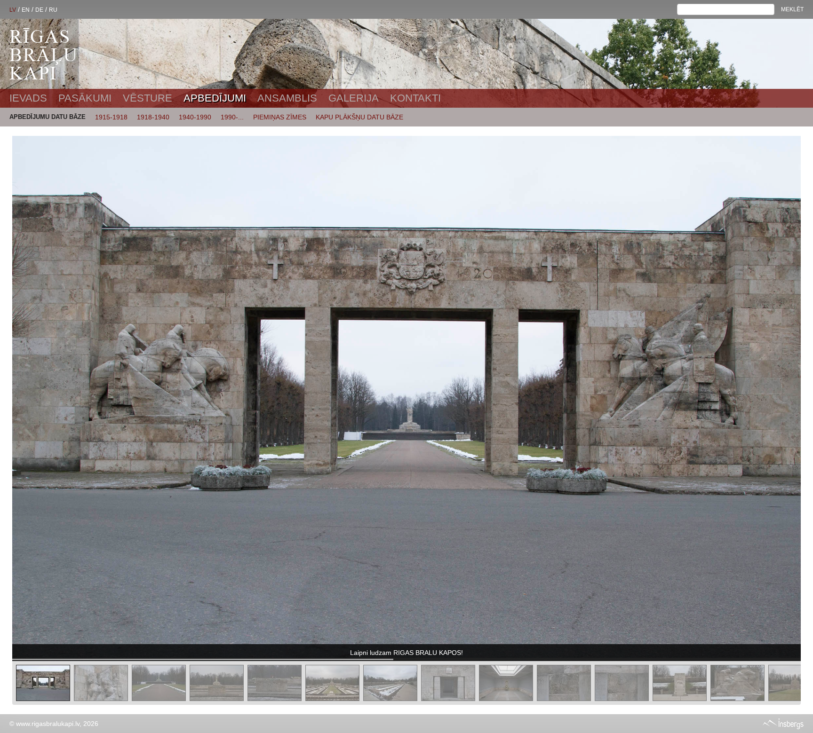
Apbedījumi (214, 98)
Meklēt (792, 9)
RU (53, 10)
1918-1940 (153, 117)
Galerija (353, 98)
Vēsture (147, 98)
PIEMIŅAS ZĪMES (279, 117)
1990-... (232, 117)
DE (39, 10)
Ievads (28, 98)
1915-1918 (111, 117)
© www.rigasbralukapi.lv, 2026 (53, 723)
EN (26, 10)
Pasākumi (85, 98)
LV (12, 10)
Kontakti (415, 98)
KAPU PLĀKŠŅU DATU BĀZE (359, 117)
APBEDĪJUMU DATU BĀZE (47, 116)
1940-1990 (195, 117)
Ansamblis (287, 98)
